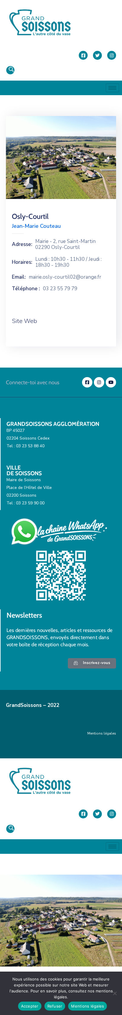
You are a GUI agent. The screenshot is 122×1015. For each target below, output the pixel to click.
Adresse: (22, 244)
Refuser (54, 1006)
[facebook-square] (83, 55)
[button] (10, 70)
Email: (19, 277)
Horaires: (22, 262)
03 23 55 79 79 (60, 289)
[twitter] (97, 55)
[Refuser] (115, 993)
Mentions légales (101, 733)
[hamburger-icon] (112, 88)
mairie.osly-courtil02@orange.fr (65, 277)
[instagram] (111, 55)
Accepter (29, 1006)
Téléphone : (26, 289)
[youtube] (111, 382)
